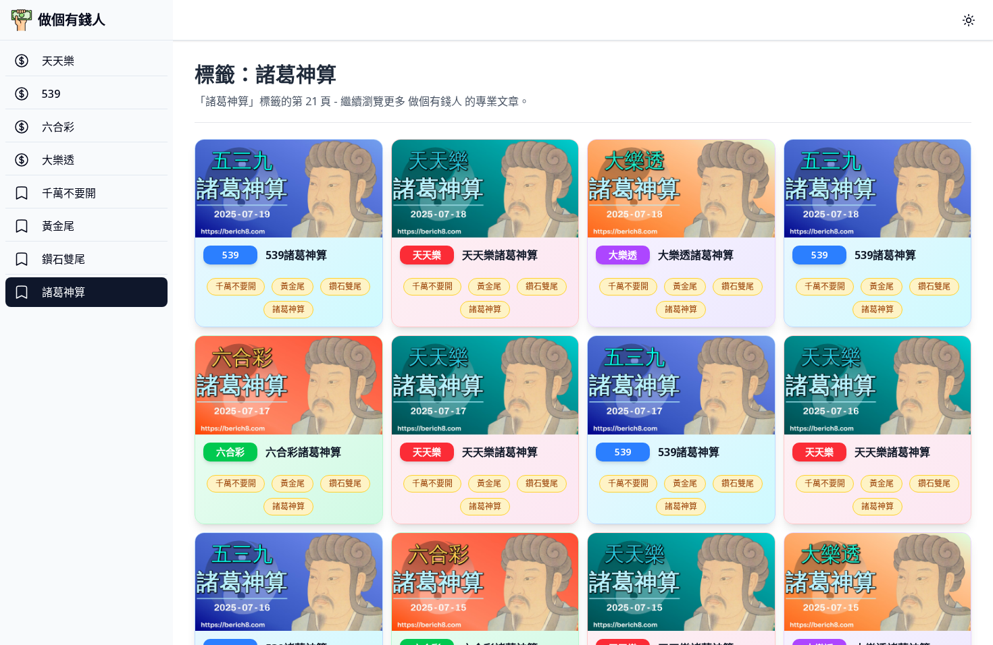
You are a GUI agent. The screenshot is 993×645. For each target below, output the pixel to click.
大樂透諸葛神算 (696, 255)
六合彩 (230, 451)
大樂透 (623, 254)
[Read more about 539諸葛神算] (288, 189)
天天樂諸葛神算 (500, 255)
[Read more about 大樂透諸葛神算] (681, 189)
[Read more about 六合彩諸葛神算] (288, 385)
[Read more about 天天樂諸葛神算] (485, 189)
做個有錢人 (71, 20)
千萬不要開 (235, 286)
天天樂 (427, 254)
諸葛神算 (288, 309)
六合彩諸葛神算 (303, 452)
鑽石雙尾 (345, 286)
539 (230, 254)
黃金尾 (292, 286)
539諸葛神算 (296, 255)
